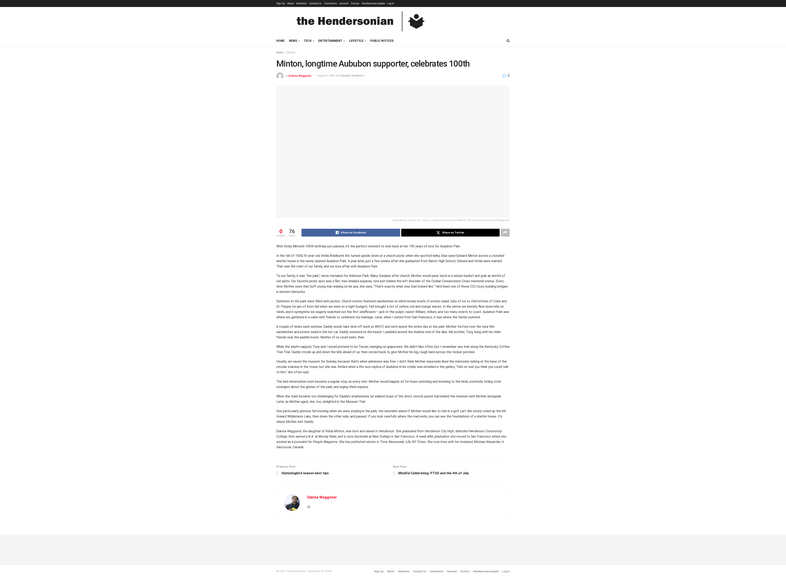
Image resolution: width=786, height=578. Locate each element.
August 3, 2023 (326, 75)
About (290, 3)
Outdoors (357, 75)
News (293, 40)
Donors (355, 3)
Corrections (330, 3)
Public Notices (381, 40)
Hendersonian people (373, 3)
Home (280, 40)
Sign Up (280, 3)
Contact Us (315, 3)
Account (344, 3)
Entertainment (330, 40)
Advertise (301, 3)
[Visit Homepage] (360, 21)
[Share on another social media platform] (505, 233)
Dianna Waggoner (300, 75)
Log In (390, 3)
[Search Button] (508, 41)
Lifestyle (356, 40)
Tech (308, 40)
